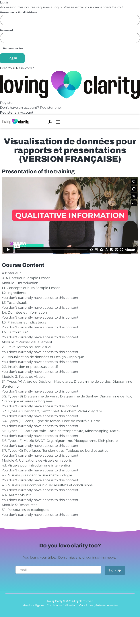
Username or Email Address (18, 12)
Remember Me (12, 48)
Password (6, 30)
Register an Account (16, 113)
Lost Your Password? (17, 68)
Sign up (114, 570)
